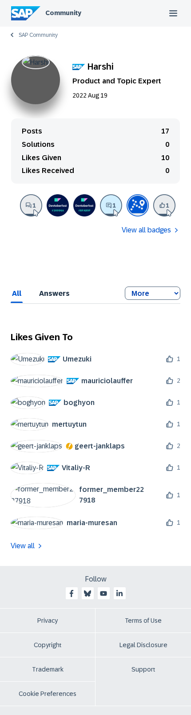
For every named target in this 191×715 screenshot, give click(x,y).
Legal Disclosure (143, 644)
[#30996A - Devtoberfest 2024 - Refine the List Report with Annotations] (58, 205)
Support (143, 669)
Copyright (48, 644)
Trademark (48, 669)
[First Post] (31, 205)
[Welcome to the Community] (138, 205)
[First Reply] (111, 205)
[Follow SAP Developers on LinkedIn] (119, 593)
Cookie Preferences (47, 693)
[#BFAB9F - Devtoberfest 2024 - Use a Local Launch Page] (84, 205)
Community (63, 12)
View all (23, 546)
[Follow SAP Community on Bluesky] (87, 593)
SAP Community (38, 35)
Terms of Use (143, 620)
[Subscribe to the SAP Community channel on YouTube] (103, 593)
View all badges (146, 230)
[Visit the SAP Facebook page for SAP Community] (71, 593)
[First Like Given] (164, 205)
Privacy (47, 620)
